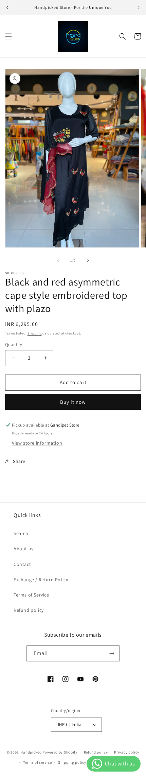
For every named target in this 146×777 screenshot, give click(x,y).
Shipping (35, 333)
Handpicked (30, 751)
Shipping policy (72, 762)
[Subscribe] (111, 653)
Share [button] (19, 461)
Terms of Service (31, 595)
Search (21, 533)
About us (24, 549)
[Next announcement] (138, 7)
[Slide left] (58, 260)
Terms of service (37, 762)
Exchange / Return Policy (41, 579)
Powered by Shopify (59, 751)
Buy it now (73, 402)
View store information (37, 443)
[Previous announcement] (7, 7)
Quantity (13, 344)
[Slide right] (87, 260)
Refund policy (29, 610)
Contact (22, 564)
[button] (8, 36)
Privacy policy (126, 752)
